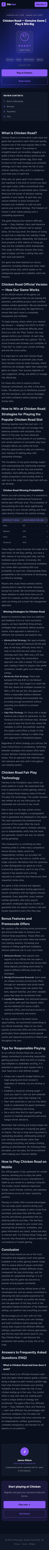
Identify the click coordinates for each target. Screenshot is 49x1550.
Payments (11, 111)
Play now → (41, 4)
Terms (24, 1544)
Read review (25, 81)
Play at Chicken (24, 72)
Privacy (17, 1544)
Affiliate (32, 1544)
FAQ (9, 116)
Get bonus (24, 1513)
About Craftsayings (14, 101)
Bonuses (10, 106)
